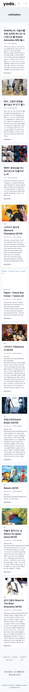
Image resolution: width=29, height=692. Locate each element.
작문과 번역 (9, 660)
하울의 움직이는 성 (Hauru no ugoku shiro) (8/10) (13, 533)
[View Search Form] (18, 3)
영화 (5, 223)
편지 (22, 660)
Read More (8, 73)
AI (4, 27)
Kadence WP (15, 687)
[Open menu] (25, 3)
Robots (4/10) (11, 488)
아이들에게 (23, 657)
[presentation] (14, 87)
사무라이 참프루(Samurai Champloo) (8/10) (13, 230)
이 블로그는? (6, 657)
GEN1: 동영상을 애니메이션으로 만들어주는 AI (14, 171)
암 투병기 (15, 657)
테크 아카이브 (7, 289)
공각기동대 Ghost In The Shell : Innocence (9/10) (14, 603)
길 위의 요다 (8, 237)
